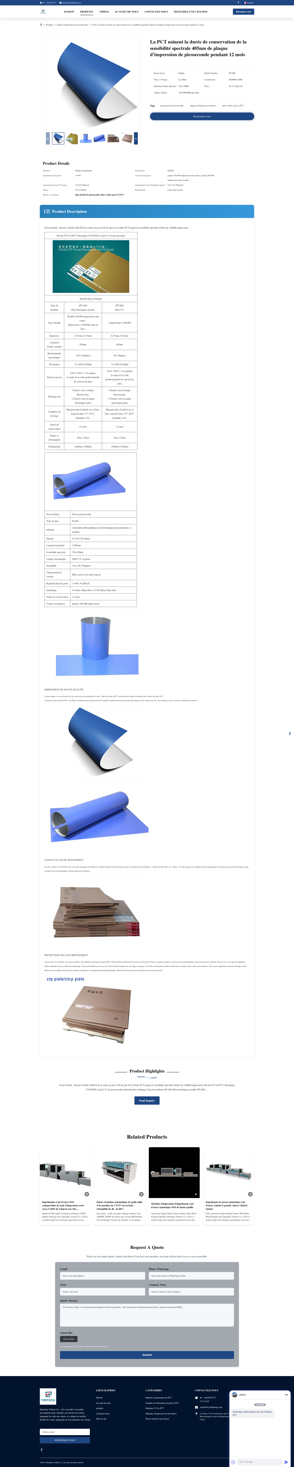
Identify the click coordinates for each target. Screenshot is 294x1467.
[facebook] (41, 1450)
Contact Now (65, 1220)
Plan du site (101, 1418)
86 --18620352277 (208, 1397)
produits (99, 1408)
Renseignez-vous (243, 11)
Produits (86, 11)
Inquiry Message (69, 1300)
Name (63, 1284)
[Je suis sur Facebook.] (289, 733)
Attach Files (66, 1332)
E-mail (64, 1269)
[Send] (286, 1462)
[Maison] (41, 24)
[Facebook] (238, 2)
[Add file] (233, 1462)
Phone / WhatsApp (159, 1269)
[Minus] (286, 1395)
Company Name (157, 1284)
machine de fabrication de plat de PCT (162, 1402)
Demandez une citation (190, 11)
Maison (69, 11)
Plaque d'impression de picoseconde (72, 24)
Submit (147, 1354)
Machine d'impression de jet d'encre (161, 1413)
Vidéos (104, 11)
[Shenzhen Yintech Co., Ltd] (43, 11)
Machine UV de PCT (155, 1408)
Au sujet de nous (126, 11)
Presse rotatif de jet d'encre (157, 1418)
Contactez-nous (156, 11)
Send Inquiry (147, 1101)
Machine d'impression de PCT (159, 1397)
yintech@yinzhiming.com (71, 2)
